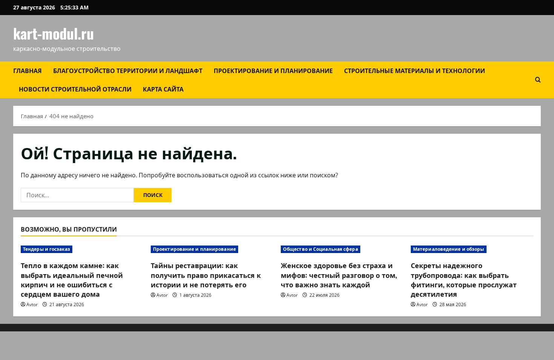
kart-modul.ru (53, 33)
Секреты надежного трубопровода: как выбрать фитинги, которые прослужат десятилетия (464, 279)
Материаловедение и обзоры (448, 249)
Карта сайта (163, 88)
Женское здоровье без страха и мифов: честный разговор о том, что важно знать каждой (339, 274)
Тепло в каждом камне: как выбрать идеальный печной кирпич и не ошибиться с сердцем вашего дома (72, 279)
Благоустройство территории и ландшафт (127, 70)
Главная (27, 70)
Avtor (32, 304)
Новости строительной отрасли (75, 88)
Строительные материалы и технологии (414, 70)
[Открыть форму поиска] (538, 79)
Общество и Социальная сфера (320, 249)
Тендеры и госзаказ (46, 249)
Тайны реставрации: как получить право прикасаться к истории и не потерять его (206, 274)
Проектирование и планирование (273, 70)
